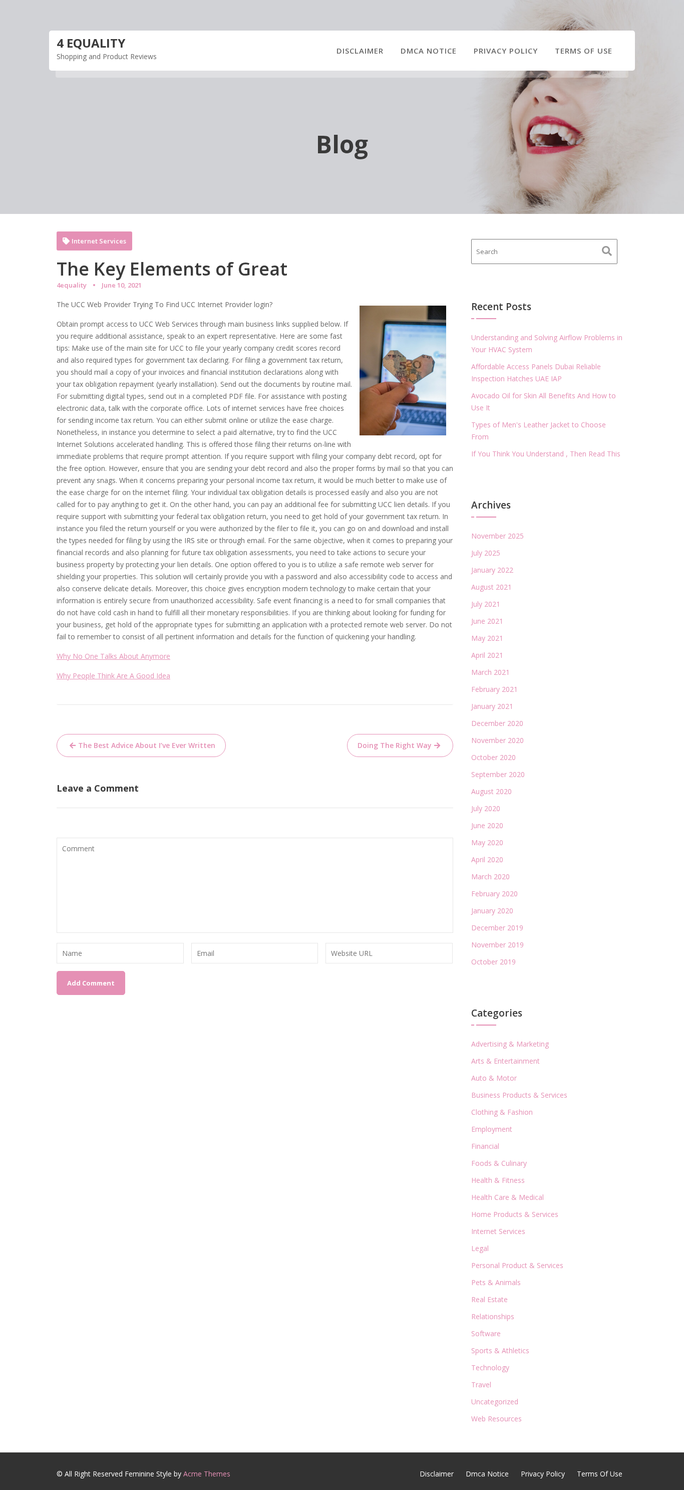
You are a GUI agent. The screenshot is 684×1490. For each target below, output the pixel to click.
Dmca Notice (429, 51)
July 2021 (485, 604)
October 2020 (493, 757)
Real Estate (489, 1299)
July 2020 (485, 808)
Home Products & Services (514, 1214)
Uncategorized (494, 1401)
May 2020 (487, 842)
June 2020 (487, 825)
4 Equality (91, 43)
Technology (490, 1367)
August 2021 (491, 587)
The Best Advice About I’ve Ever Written (146, 745)
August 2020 (491, 791)
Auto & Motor (494, 1078)
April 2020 (487, 859)
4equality (72, 285)
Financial (485, 1146)
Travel (481, 1384)
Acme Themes (206, 1473)
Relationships (492, 1316)
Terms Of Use (583, 51)
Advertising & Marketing (510, 1044)
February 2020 (494, 893)
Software (486, 1333)
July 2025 (485, 553)
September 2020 (498, 774)
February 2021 (494, 689)
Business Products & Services (519, 1095)
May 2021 (487, 638)
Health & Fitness (498, 1180)
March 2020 (490, 876)
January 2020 (492, 910)
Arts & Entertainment (505, 1061)
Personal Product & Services (517, 1265)
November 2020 (497, 740)
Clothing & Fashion (502, 1112)
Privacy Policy (506, 51)
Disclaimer (360, 51)
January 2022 (492, 570)
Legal (480, 1248)
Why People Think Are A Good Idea (113, 675)
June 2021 (487, 621)
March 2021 (490, 672)
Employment (491, 1129)
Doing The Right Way (395, 745)
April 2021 (487, 655)
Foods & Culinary (499, 1163)
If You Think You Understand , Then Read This (545, 453)
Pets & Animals (496, 1282)
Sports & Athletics (500, 1350)
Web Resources (496, 1418)
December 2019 (497, 927)
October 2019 (493, 961)
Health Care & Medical (507, 1197)
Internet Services (99, 241)
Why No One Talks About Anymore (113, 656)
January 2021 (492, 706)
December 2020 (497, 723)
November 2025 (497, 536)
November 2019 (497, 944)
